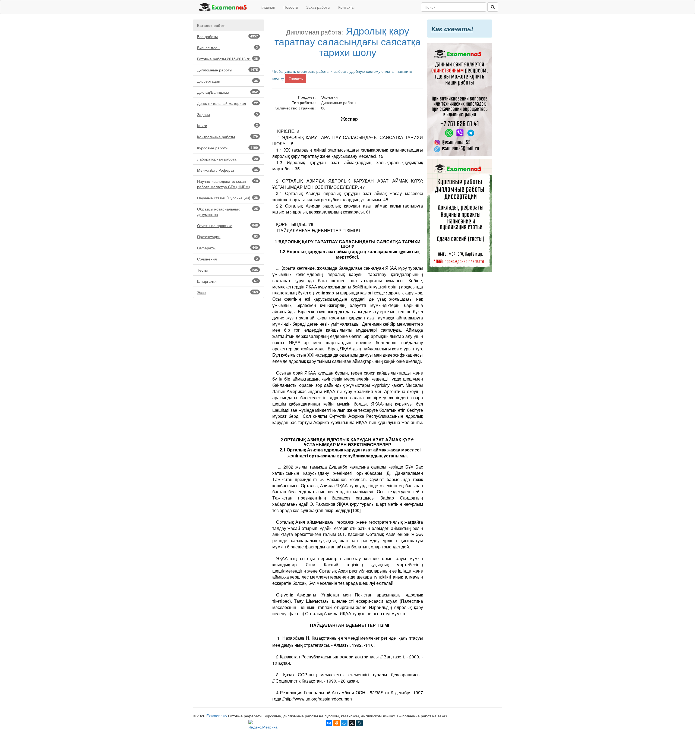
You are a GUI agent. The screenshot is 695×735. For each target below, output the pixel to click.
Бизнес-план (227, 47)
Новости (290, 7)
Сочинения (227, 259)
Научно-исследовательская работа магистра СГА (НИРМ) (227, 183)
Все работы (227, 36)
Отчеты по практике (227, 225)
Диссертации (227, 81)
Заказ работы (318, 7)
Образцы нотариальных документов (227, 211)
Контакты (346, 7)
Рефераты (227, 247)
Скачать (296, 78)
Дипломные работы (227, 70)
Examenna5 (216, 715)
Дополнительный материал (227, 103)
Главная (268, 7)
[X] (352, 723)
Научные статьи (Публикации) (227, 197)
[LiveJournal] (359, 723)
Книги (227, 125)
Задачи (227, 114)
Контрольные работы (227, 136)
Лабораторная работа (227, 159)
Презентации (227, 236)
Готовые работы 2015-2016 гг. (227, 58)
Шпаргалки (227, 281)
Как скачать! (452, 28)
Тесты (227, 270)
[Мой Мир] (344, 723)
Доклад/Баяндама (227, 92)
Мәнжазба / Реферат (227, 170)
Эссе (227, 292)
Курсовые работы (227, 147)
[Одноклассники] (336, 723)
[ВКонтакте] (329, 723)
